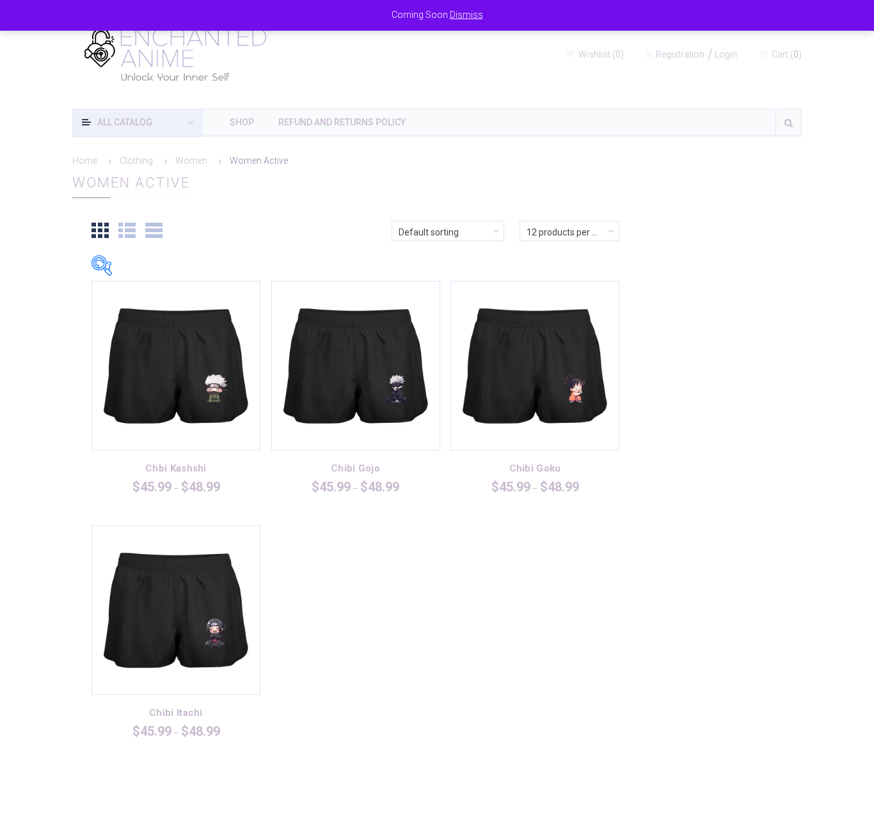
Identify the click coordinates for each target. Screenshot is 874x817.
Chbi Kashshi (176, 468)
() (601, 54)
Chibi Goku (535, 468)
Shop (242, 122)
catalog (124, 122)
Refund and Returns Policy (342, 122)
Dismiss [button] (466, 15)
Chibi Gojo (355, 468)
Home (84, 160)
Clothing (136, 160)
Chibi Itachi (176, 712)
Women (191, 160)
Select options (175, 380)
